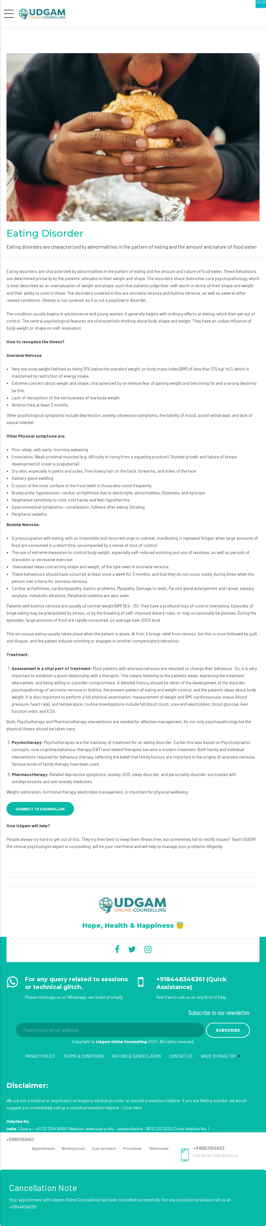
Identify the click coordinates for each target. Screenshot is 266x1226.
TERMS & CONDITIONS (84, 1056)
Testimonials (158, 1148)
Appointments (43, 1148)
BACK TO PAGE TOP (218, 1056)
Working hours (73, 1148)
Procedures (132, 1148)
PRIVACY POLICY (40, 1056)
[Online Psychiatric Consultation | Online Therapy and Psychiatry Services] (133, 905)
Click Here (132, 1107)
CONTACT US (181, 1056)
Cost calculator (104, 1148)
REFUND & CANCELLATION (136, 1056)
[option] (133, 137)
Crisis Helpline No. (190, 1128)
